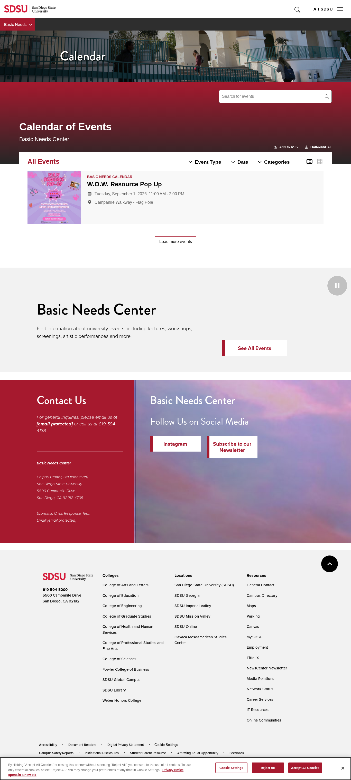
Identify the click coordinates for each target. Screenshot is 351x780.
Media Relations (260, 678)
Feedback (236, 752)
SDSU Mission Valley (192, 616)
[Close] (342, 768)
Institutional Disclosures (102, 752)
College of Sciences (119, 658)
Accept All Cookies (305, 767)
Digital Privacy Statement (125, 744)
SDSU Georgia (187, 595)
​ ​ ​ (154, 285)
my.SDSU (255, 637)
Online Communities (264, 720)
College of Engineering (122, 605)
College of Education (120, 595)
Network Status (260, 688)
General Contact (260, 585)
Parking (253, 616)
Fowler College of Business (126, 669)
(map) (83, 477)
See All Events (254, 348)
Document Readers (82, 744)
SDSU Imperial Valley (192, 605)
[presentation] (110, 575)
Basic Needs (15, 24)
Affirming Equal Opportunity (197, 752)
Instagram (175, 444)
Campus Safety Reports (56, 752)
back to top (329, 563)
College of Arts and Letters (126, 585)
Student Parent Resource (148, 752)
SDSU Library (114, 690)
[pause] (281, 320)
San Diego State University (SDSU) (204, 585)
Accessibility (48, 744)
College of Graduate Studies (127, 616)
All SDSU (323, 9)
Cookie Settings (166, 745)
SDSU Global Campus (121, 679)
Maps (251, 605)
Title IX (253, 657)
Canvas (253, 626)
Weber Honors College (122, 700)
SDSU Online (185, 626)
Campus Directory (262, 595)
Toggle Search (298, 9)
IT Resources (258, 709)
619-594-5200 (55, 589)
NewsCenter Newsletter (267, 668)
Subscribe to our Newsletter (232, 447)
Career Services (260, 699)
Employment (257, 647)
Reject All (268, 767)
